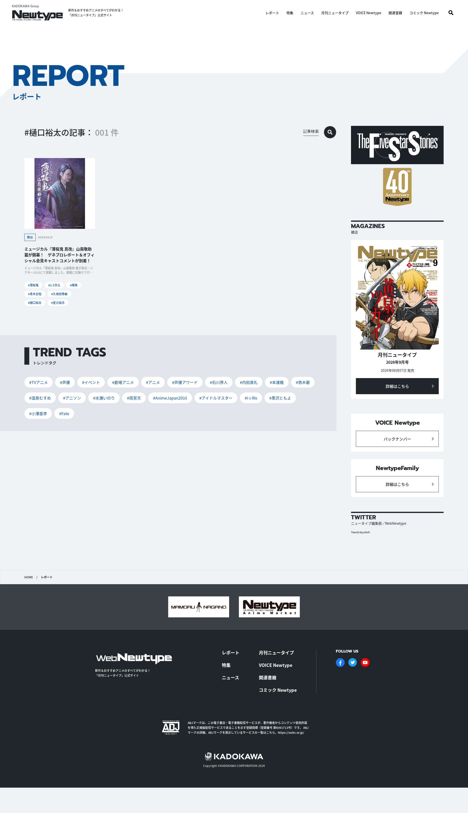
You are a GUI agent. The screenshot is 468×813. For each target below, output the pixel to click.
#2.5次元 (54, 285)
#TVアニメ (38, 382)
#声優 (65, 382)
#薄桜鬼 (33, 285)
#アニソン (72, 398)
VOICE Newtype (368, 12)
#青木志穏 (34, 294)
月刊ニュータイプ (335, 12)
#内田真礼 (249, 382)
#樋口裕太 (34, 303)
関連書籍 (395, 12)
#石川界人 (219, 382)
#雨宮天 (134, 398)
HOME (28, 577)
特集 (289, 12)
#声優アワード (185, 382)
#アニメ (153, 382)
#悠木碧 (303, 382)
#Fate (64, 413)
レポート (272, 12)
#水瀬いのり (104, 398)
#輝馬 (74, 285)
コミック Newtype (424, 12)
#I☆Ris (251, 398)
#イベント (91, 382)
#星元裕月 (58, 303)
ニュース (307, 12)
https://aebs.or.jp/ (291, 732)
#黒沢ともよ (280, 398)
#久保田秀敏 (59, 294)
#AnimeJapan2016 (170, 398)
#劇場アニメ (123, 382)
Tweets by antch (360, 532)
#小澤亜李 (38, 413)
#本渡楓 (277, 382)
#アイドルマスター (216, 398)
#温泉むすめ (40, 398)
